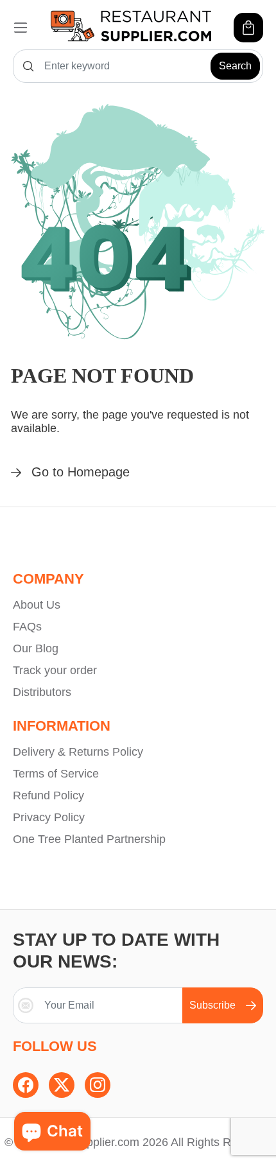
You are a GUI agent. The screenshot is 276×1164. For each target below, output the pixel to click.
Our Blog (35, 648)
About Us (36, 605)
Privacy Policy (49, 817)
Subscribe (212, 1005)
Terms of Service (56, 773)
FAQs (27, 626)
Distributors (42, 692)
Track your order (55, 670)
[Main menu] (20, 27)
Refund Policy (48, 795)
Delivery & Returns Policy (78, 752)
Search (235, 65)
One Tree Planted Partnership (89, 839)
